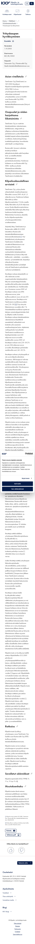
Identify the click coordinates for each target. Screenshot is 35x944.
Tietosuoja (17, 929)
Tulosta (8, 830)
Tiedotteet (6, 893)
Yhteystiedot (17, 923)
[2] (16, 304)
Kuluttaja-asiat (7, 14)
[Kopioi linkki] (25, 76)
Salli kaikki (17, 483)
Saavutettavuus (17, 934)
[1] (21, 237)
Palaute (17, 926)
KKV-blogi (6, 912)
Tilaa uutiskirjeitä (8, 896)
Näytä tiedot (25, 478)
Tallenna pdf (11, 835)
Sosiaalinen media (8, 900)
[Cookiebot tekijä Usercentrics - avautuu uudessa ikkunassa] (25, 454)
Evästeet (17, 932)
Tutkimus (28, 14)
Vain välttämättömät (17, 489)
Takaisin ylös (23, 863)
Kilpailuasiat (17, 14)
